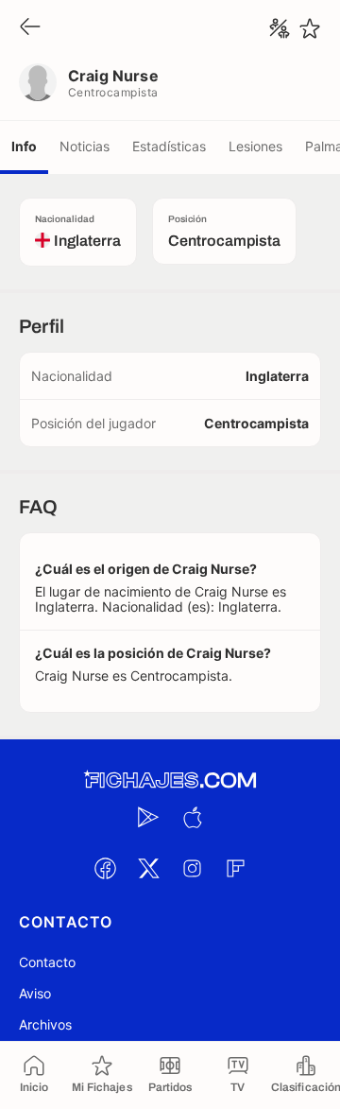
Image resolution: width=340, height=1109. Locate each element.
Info (24, 146)
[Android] (148, 817)
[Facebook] (105, 868)
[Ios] (192, 817)
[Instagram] (192, 868)
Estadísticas (169, 146)
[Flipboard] (235, 868)
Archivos (45, 1024)
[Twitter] (148, 868)
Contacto (47, 962)
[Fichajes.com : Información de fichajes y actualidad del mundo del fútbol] (170, 780)
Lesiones (255, 146)
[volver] (30, 28)
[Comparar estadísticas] (279, 28)
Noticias (85, 146)
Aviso (35, 993)
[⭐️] (309, 28)
